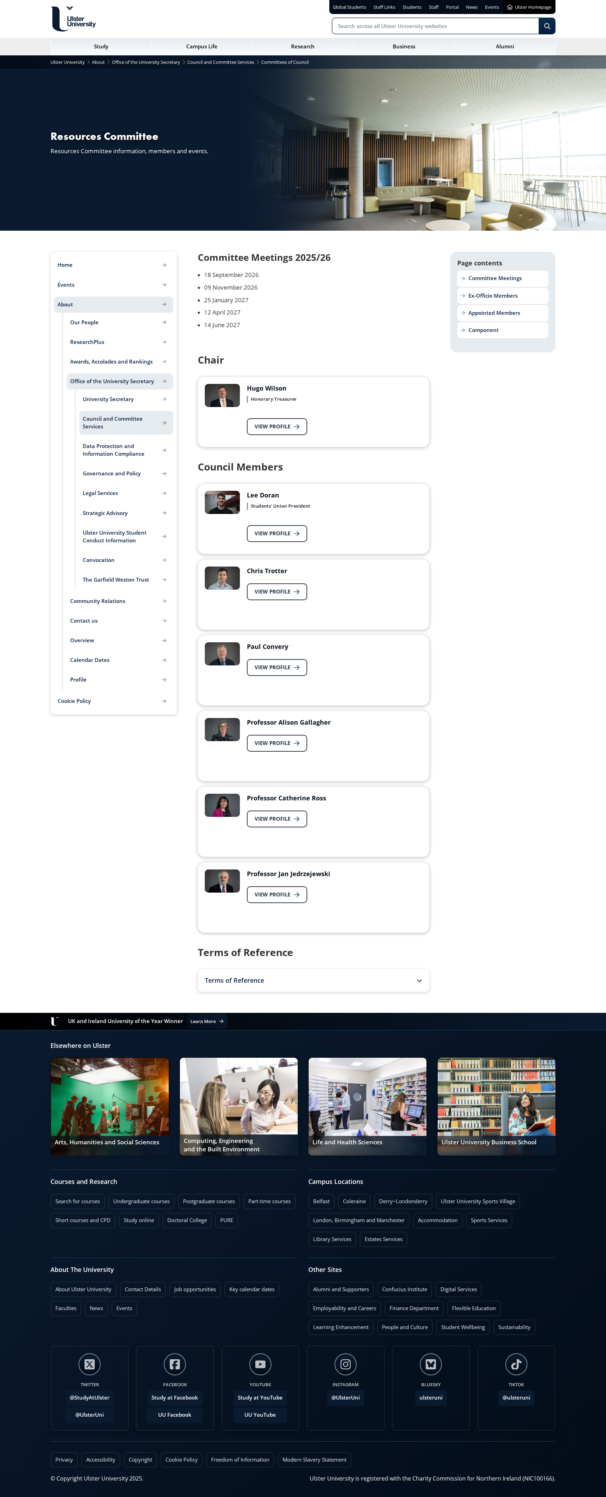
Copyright (140, 1459)
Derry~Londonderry (400, 1199)
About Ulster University (83, 1289)
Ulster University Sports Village (478, 1201)
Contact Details (143, 1289)
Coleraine (352, 1199)
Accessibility (100, 1459)
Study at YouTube (260, 1397)
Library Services (329, 1237)
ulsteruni (431, 1397)
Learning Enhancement (338, 1325)
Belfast (319, 1199)
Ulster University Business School (489, 1142)
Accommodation (435, 1218)
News (94, 1306)
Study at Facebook (175, 1397)
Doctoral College (184, 1218)
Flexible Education (471, 1306)
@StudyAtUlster (89, 1397)
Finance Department (412, 1306)
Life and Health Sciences (347, 1142)
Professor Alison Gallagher (289, 722)
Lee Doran (263, 495)
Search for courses (77, 1201)
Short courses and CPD (80, 1218)
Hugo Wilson (267, 388)
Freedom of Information (240, 1459)
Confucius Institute (402, 1287)
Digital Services (456, 1287)
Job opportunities (195, 1289)
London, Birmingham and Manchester (359, 1220)
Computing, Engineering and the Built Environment (222, 1145)
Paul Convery (267, 646)
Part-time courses (267, 1199)
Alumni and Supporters (338, 1287)
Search (547, 26)
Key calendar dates (252, 1289)
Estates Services (381, 1237)
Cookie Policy (182, 1459)
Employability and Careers (342, 1306)
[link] (109, 1106)
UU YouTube (260, 1414)
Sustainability (512, 1325)
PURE (226, 1220)
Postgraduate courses (206, 1199)
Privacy (64, 1459)
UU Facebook (174, 1414)
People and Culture (402, 1325)
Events (122, 1306)
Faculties (65, 1308)
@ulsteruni (514, 1395)
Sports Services (486, 1218)
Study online (136, 1218)
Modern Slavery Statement (314, 1459)
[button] (313, 980)
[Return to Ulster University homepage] (73, 19)
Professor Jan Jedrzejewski (288, 873)
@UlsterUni (85, 1413)
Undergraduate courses (139, 1199)
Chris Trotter (267, 571)
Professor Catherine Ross (286, 798)
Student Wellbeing (460, 1325)
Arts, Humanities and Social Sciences (107, 1142)
